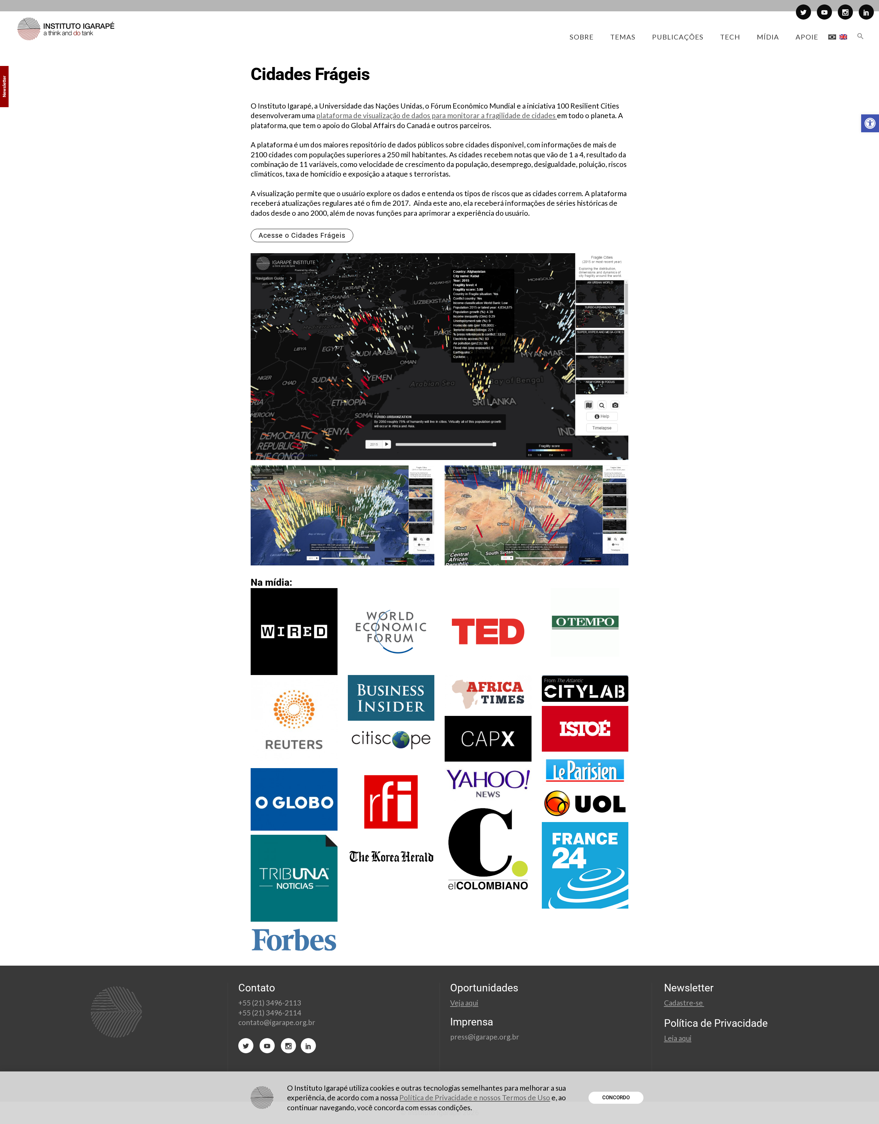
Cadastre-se (684, 1002)
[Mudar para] (832, 37)
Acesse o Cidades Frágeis (302, 235)
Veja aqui (464, 1002)
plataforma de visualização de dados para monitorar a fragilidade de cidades (436, 115)
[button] (870, 123)
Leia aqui (678, 1038)
